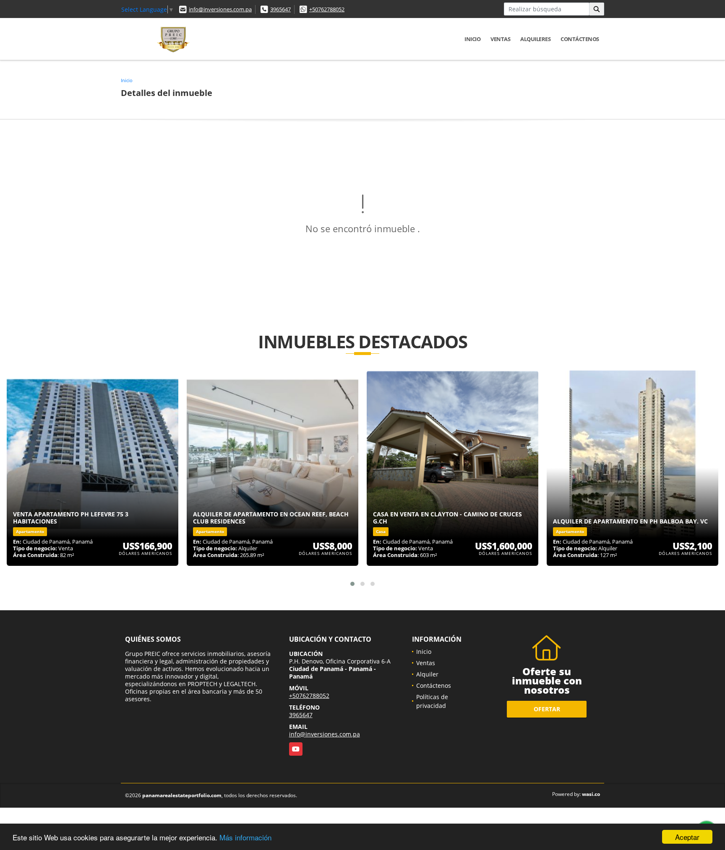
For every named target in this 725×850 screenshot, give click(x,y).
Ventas (500, 39)
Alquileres (535, 39)
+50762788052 (326, 9)
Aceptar (687, 837)
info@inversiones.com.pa (220, 9)
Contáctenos (580, 39)
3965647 (280, 9)
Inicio (472, 39)
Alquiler (427, 674)
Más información (245, 837)
